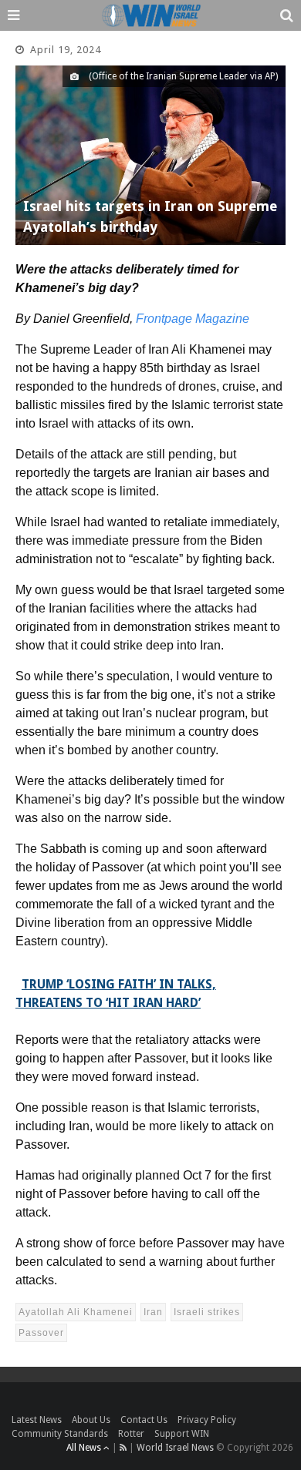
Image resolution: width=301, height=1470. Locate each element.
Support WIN (181, 1433)
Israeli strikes (207, 1312)
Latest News (37, 1420)
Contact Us (143, 1420)
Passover (41, 1332)
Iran (153, 1312)
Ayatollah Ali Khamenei (76, 1312)
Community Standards (60, 1433)
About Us (91, 1420)
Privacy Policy (207, 1420)
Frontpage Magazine (192, 318)
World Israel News (175, 1447)
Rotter (131, 1433)
